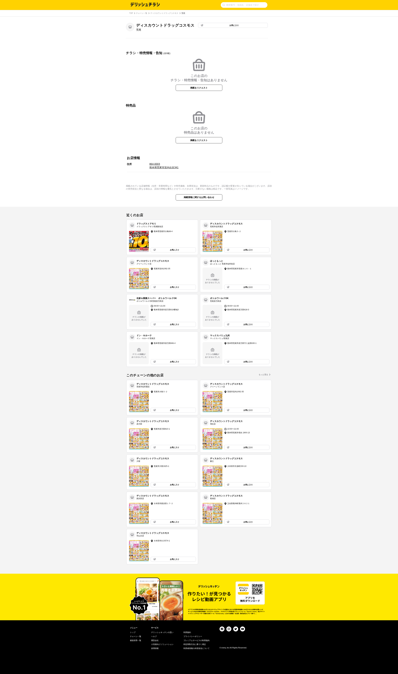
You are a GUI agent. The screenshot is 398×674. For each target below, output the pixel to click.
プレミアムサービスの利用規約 (196, 640)
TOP (131, 13)
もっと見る (263, 374)
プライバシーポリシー (192, 636)
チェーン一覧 (141, 13)
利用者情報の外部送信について (196, 648)
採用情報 (155, 648)
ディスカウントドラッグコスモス (164, 13)
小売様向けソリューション (162, 644)
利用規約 (187, 632)
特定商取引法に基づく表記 (194, 644)
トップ (133, 632)
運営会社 (155, 640)
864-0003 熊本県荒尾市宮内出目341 (163, 166)
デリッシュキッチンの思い (162, 632)
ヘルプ (154, 636)
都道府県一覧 (135, 640)
